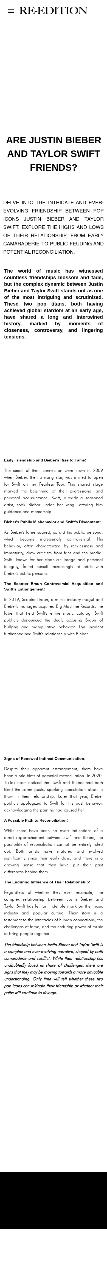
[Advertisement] (53, 399)
